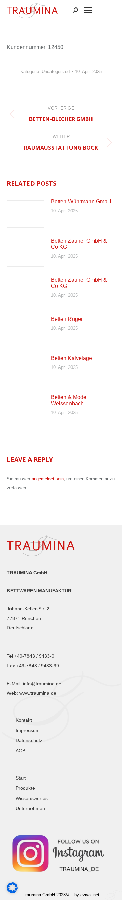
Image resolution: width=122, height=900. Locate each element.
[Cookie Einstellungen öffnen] (12, 891)
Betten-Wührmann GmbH (81, 201)
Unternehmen (30, 808)
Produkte (25, 788)
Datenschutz (29, 740)
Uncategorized (56, 71)
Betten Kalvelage (71, 358)
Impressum (28, 730)
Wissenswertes (32, 798)
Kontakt (24, 720)
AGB (20, 750)
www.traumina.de (37, 693)
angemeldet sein (48, 478)
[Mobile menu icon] (88, 10)
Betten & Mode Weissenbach (68, 400)
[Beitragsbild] (25, 214)
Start (21, 778)
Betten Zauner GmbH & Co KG (79, 244)
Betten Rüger (67, 319)
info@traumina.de (42, 683)
